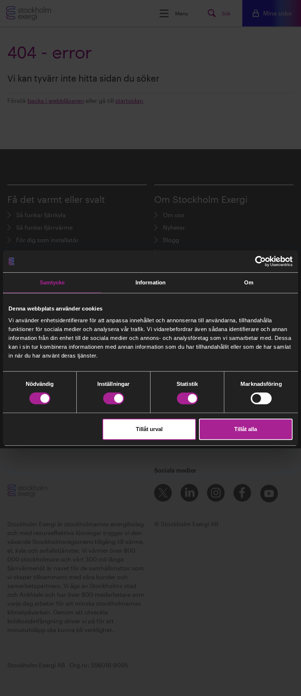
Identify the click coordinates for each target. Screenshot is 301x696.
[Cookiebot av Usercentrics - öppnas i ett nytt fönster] (260, 261)
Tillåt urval (149, 429)
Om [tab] (248, 282)
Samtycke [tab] (52, 282)
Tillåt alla (245, 429)
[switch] (113, 398)
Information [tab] (150, 282)
